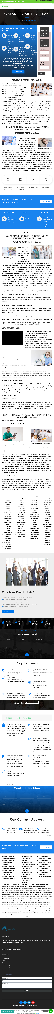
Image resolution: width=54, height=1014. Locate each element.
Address (44, 828)
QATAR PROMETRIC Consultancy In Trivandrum (9, 872)
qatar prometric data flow (13, 888)
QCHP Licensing (6, 965)
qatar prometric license (34, 909)
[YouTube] (33, 1002)
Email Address (44, 56)
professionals (11, 677)
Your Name (43, 49)
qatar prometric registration (18, 911)
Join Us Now (18, 71)
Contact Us (46, 201)
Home (19, 20)
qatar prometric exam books (17, 892)
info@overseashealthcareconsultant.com (12, 1)
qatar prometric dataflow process (14, 890)
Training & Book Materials (15, 693)
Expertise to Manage (39, 693)
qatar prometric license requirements (16, 902)
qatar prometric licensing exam (37, 902)
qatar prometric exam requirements (29, 896)
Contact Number (43, 63)
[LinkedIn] (29, 1002)
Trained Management (13, 670)
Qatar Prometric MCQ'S (40, 738)
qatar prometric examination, (37, 898)
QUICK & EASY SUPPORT (40, 670)
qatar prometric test (33, 904)
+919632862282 (7, 1)
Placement (10, 771)
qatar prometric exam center (33, 892)
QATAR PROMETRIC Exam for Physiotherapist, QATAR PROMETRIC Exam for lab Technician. (15, 357)
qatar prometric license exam (20, 901)
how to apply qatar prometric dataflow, (38, 911)
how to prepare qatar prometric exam (22, 915)
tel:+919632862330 (44, 1)
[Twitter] (25, 1002)
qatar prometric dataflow (29, 888)
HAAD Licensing (6, 960)
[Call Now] (51, 1011)
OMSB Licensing (6, 967)
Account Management (39, 681)
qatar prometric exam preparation (38, 894)
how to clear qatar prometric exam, (30, 912)
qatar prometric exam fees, (20, 894)
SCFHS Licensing (6, 969)
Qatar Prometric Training (14, 724)
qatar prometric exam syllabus (20, 898)
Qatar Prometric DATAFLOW (15, 755)
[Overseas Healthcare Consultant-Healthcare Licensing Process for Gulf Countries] (5, 6)
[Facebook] (21, 1002)
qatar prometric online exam (19, 904)
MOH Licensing (5, 962)
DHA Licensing (5, 958)
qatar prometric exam (30, 890)
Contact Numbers (12, 828)
